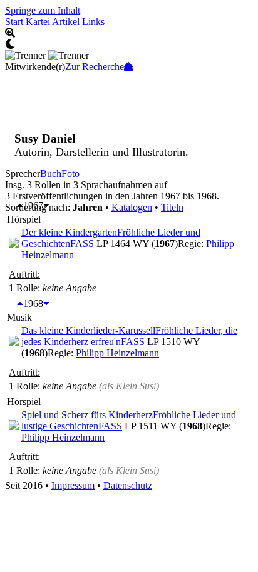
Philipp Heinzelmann (117, 353)
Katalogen (131, 207)
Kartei (38, 21)
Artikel (66, 21)
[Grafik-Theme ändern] (129, 44)
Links (93, 21)
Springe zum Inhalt (42, 10)
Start (14, 21)
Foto (70, 173)
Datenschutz (127, 485)
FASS (82, 243)
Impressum (73, 485)
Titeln (172, 207)
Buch (50, 173)
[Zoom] (129, 33)
